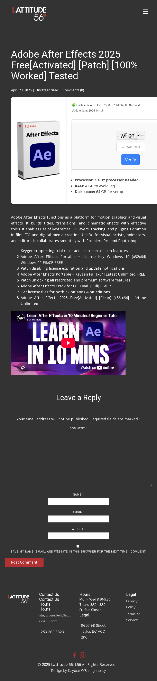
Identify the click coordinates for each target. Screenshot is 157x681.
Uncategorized (47, 90)
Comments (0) (73, 90)
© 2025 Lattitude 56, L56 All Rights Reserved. (78, 664)
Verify (130, 159)
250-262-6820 (52, 632)
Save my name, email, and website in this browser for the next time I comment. (79, 551)
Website (78, 529)
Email (78, 512)
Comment (78, 428)
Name (78, 494)
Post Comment (24, 562)
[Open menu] (145, 11)
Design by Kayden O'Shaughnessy (78, 671)
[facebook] (74, 655)
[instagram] (82, 655)
